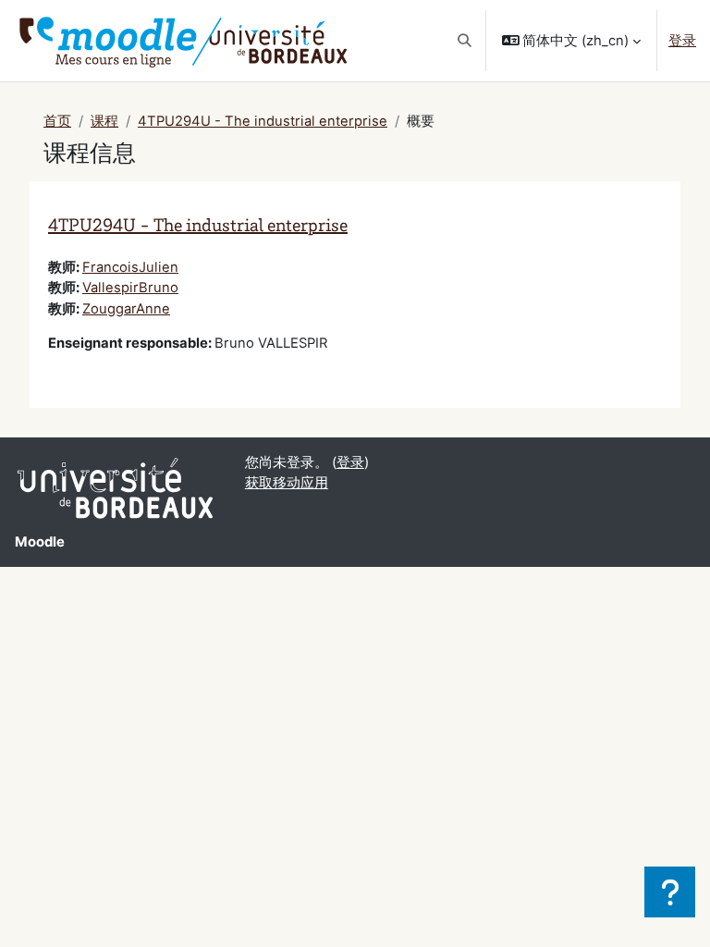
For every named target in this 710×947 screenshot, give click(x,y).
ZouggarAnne (126, 309)
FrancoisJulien (130, 267)
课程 (104, 121)
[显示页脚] (669, 892)
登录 (682, 40)
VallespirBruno (130, 287)
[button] (464, 40)
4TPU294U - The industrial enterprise (262, 121)
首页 (57, 121)
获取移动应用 (286, 482)
